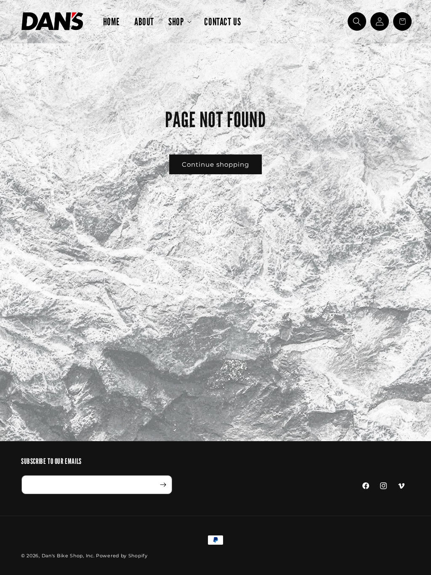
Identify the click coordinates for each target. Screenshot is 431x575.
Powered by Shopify (122, 556)
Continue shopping (215, 164)
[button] (179, 21)
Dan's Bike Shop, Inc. (68, 556)
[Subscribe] (163, 485)
